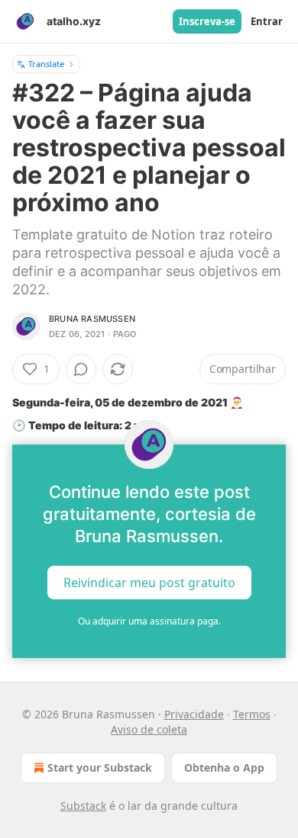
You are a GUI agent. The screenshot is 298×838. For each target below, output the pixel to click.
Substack (83, 805)
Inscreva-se (207, 21)
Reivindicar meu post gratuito (149, 581)
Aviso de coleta (149, 729)
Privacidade (194, 714)
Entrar (267, 21)
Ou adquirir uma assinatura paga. (149, 621)
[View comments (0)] (81, 369)
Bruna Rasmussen (92, 318)
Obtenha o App (224, 767)
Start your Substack (99, 767)
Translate (46, 63)
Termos (251, 714)
